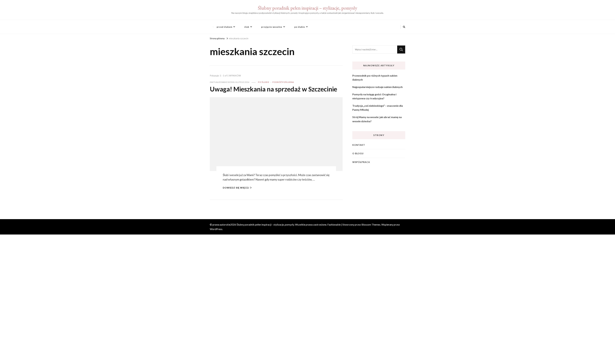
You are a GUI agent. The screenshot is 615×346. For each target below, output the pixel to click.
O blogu (358, 153)
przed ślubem (224, 27)
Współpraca (361, 162)
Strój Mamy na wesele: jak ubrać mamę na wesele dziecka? (377, 119)
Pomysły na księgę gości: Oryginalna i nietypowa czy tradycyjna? (374, 96)
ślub (246, 27)
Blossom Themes (370, 224)
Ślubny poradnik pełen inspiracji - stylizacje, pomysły (265, 224)
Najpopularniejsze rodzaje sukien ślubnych (377, 86)
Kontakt (358, 145)
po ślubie (299, 27)
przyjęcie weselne (271, 27)
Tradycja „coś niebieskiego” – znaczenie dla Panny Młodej (377, 107)
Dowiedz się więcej (236, 187)
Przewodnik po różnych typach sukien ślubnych (374, 77)
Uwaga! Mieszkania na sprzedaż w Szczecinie (273, 89)
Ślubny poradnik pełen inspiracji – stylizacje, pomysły (307, 8)
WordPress (216, 229)
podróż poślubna (283, 82)
